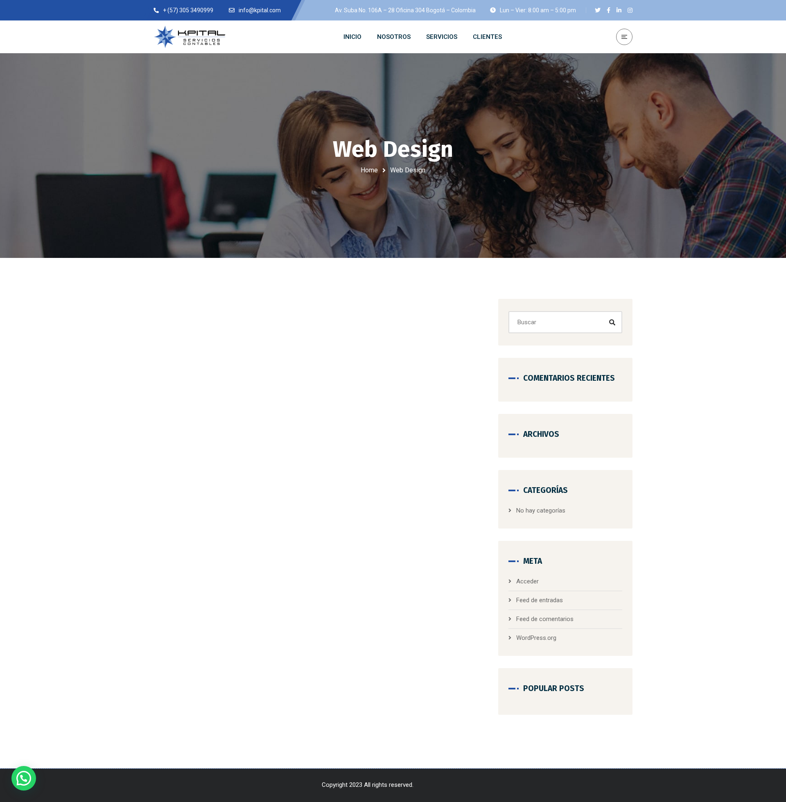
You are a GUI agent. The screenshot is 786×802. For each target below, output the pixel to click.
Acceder (527, 581)
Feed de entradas (539, 600)
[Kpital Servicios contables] (190, 37)
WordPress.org (536, 638)
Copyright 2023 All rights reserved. (368, 784)
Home (369, 170)
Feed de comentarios (545, 619)
